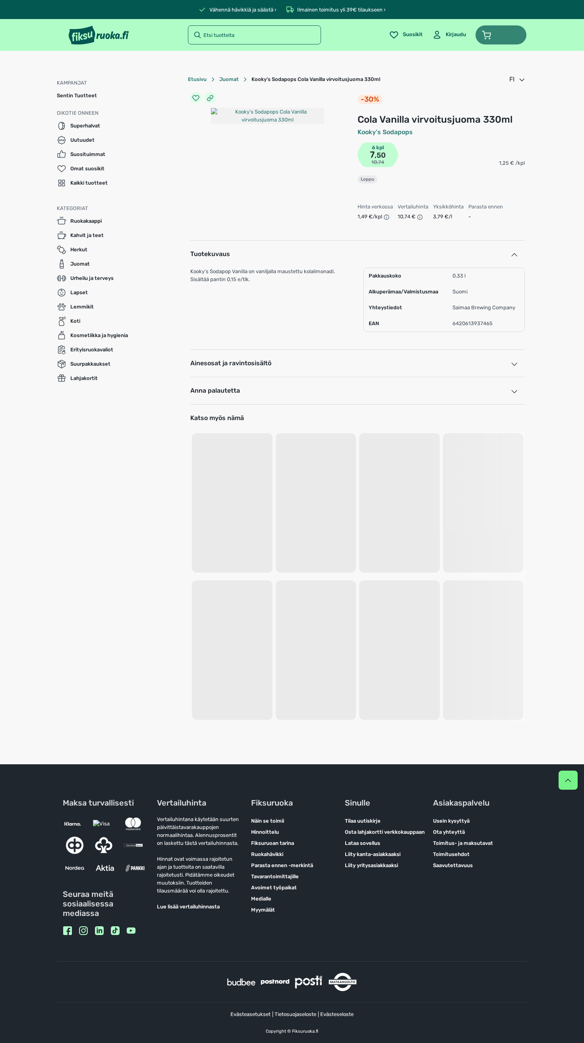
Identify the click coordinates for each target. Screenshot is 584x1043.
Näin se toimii (267, 821)
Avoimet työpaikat (274, 888)
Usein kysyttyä (451, 821)
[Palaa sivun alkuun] (568, 780)
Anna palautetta (215, 390)
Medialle (261, 899)
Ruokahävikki (267, 854)
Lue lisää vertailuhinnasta (188, 907)
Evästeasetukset (250, 1014)
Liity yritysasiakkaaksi (371, 865)
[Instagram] (83, 930)
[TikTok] (115, 930)
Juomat (229, 79)
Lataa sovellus (362, 843)
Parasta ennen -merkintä (282, 865)
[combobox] (517, 79)
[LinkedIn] (99, 930)
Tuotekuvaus (210, 254)
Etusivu (197, 79)
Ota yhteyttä (449, 832)
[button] (501, 34)
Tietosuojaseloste (295, 1014)
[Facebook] (67, 930)
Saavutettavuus (453, 865)
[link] (449, 35)
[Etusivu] (99, 34)
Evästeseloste (337, 1014)
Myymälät (263, 910)
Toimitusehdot (451, 854)
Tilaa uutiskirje (363, 821)
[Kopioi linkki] (210, 97)
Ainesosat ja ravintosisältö (230, 363)
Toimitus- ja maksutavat (463, 843)
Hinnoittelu (265, 832)
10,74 (377, 162)
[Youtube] (131, 930)
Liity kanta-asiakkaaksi (372, 854)
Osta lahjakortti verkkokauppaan (385, 832)
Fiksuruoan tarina (272, 843)
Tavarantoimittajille (275, 876)
